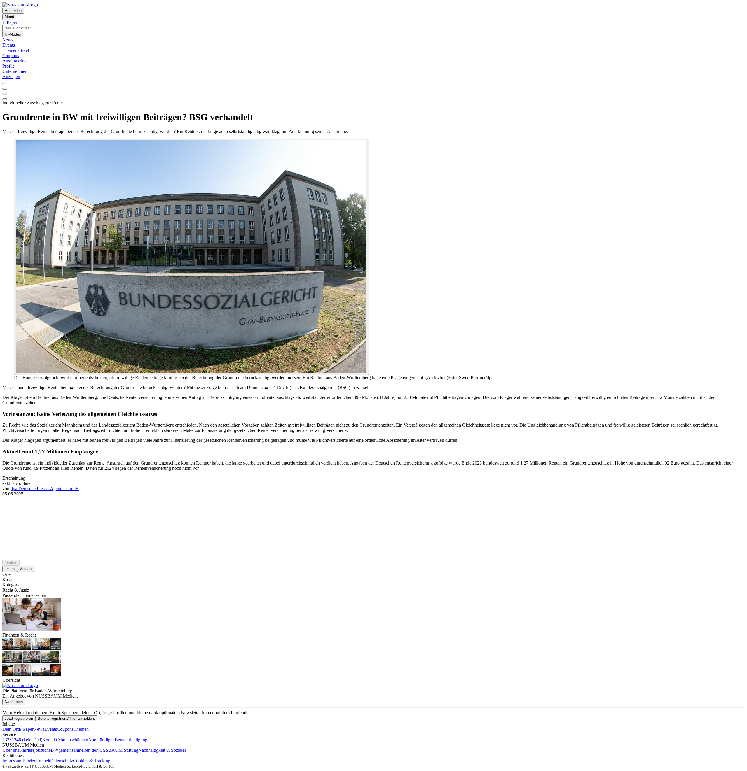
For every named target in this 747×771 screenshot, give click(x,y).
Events (50, 729)
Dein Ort (10, 729)
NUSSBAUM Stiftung (117, 750)
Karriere (26, 750)
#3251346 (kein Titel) (22, 739)
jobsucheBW (46, 750)
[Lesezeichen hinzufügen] (4, 94)
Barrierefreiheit (36, 760)
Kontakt (49, 739)
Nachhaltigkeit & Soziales (162, 750)
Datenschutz (61, 760)
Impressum (12, 760)
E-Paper (26, 729)
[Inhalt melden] (4, 99)
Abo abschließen (72, 739)
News (39, 729)
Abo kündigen (101, 739)
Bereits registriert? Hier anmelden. (66, 718)
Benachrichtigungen (133, 739)
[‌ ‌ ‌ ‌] (373, 507)
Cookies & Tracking (91, 760)
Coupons (65, 729)
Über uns (10, 750)
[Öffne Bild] (191, 257)
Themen (81, 729)
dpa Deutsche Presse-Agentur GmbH (45, 488)
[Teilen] (4, 89)
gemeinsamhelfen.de (77, 750)
